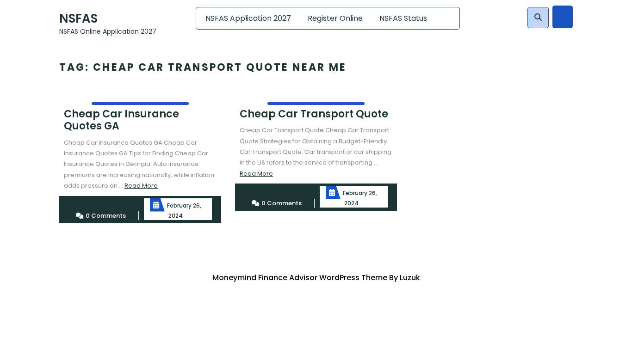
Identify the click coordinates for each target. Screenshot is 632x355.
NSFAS (78, 18)
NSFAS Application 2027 (248, 18)
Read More (141, 185)
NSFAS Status (403, 18)
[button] (538, 17)
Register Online (335, 18)
